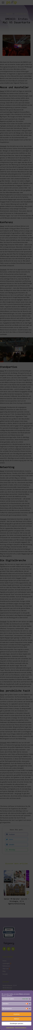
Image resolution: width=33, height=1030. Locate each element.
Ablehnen (16, 1019)
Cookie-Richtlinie (10, 1027)
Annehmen (17, 1014)
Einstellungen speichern (16, 1023)
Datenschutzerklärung (20, 1027)
